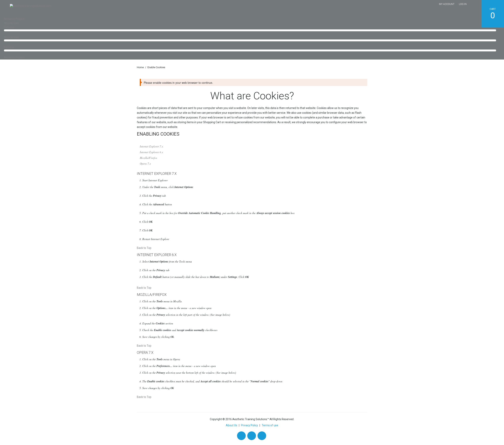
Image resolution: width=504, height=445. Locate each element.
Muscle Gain (11, 23)
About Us (231, 425)
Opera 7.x (145, 163)
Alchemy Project (14, 18)
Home (140, 67)
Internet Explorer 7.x (151, 146)
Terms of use (270, 425)
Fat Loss (9, 27)
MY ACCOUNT (446, 4)
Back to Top (144, 247)
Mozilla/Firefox (148, 158)
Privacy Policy (249, 425)
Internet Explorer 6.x (151, 152)
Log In (463, 4)
